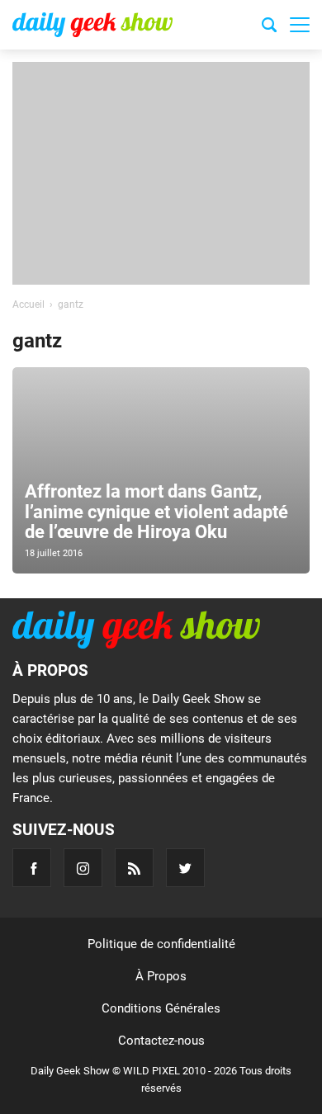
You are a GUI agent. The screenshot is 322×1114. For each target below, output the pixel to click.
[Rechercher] (269, 27)
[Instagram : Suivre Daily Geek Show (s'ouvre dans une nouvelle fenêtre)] (83, 867)
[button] (300, 25)
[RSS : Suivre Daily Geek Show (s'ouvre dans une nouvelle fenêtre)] (134, 867)
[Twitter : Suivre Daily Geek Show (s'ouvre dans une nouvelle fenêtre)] (185, 867)
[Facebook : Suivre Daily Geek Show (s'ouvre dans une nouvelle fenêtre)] (31, 867)
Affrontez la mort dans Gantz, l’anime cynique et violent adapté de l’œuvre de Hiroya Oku (156, 511)
